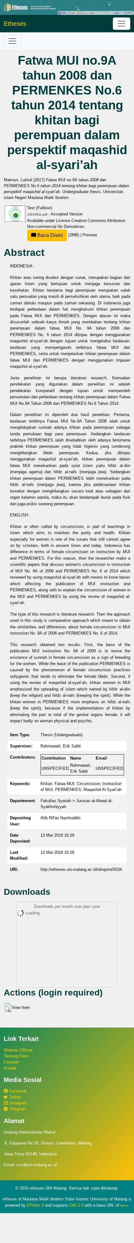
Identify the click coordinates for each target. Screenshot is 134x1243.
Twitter (14, 1097)
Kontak (10, 1068)
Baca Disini (49, 235)
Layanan (11, 1062)
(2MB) (58, 235)
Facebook (17, 1091)
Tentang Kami (16, 1056)
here (124, 1205)
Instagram (17, 1103)
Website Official (18, 1050)
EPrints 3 (35, 1205)
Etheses (15, 23)
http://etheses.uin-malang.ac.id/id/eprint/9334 (81, 869)
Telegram (17, 1109)
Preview (90, 235)
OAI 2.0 (76, 1205)
